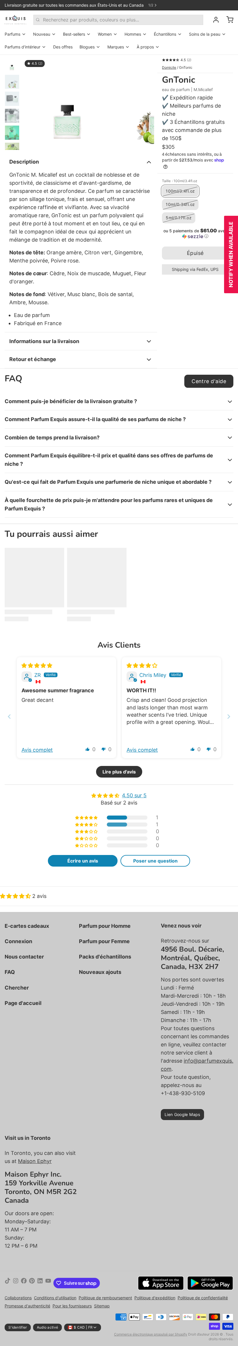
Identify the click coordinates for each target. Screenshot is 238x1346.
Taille (179, 181)
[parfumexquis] (15, 19)
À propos (145, 46)
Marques (115, 46)
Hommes (133, 34)
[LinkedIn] (40, 1283)
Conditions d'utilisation (55, 1297)
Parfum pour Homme (105, 926)
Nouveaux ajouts (100, 972)
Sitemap (102, 1305)
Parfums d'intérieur (22, 46)
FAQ (10, 972)
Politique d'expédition (154, 1297)
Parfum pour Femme (104, 941)
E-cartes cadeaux (27, 926)
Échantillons (165, 34)
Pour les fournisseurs (72, 1305)
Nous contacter (24, 957)
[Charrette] (227, 19)
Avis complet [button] (37, 750)
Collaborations (18, 1297)
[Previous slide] (9, 716)
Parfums (12, 34)
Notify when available (231, 254)
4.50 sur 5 (134, 795)
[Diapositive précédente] (31, 102)
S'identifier (17, 1327)
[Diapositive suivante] (145, 102)
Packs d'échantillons (105, 957)
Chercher (17, 988)
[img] (36, 665)
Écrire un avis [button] (82, 861)
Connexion (18, 941)
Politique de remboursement (105, 1297)
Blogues (87, 46)
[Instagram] (16, 1283)
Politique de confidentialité (203, 1297)
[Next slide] (228, 716)
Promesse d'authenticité (27, 1305)
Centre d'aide (209, 381)
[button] (195, 233)
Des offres (63, 46)
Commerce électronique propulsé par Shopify (150, 1334)
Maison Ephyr (35, 1161)
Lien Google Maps (182, 1114)
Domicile (169, 67)
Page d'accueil (23, 1003)
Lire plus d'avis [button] (119, 772)
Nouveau (41, 34)
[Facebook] (24, 1283)
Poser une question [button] (155, 861)
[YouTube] (48, 1283)
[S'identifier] (213, 19)
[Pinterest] (32, 1283)
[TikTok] (7, 1283)
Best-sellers (74, 34)
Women (105, 34)
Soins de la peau (204, 34)
